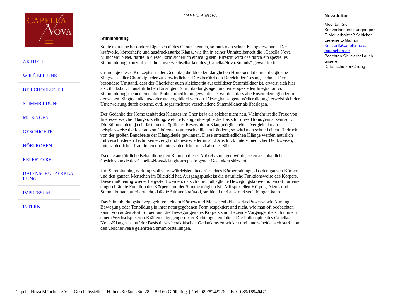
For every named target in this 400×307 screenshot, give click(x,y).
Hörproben (37, 145)
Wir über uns (40, 75)
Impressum (36, 192)
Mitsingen (36, 117)
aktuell (34, 61)
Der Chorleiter (43, 89)
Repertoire (37, 159)
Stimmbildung (41, 103)
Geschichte (38, 131)
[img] (49, 30)
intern (31, 206)
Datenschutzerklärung (49, 176)
